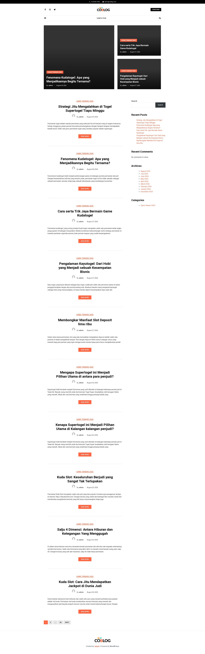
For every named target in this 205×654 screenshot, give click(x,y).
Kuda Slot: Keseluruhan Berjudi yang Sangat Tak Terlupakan (85, 479)
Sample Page (101, 18)
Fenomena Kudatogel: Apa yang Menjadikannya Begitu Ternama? (85, 161)
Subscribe (156, 9)
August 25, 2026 (92, 487)
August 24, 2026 (92, 592)
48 (59, 622)
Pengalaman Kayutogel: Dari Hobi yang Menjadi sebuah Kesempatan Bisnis (133, 79)
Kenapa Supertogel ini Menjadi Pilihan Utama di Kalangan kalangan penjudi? (85, 427)
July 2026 (144, 174)
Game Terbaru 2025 (55, 72)
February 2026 (146, 187)
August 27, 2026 (92, 221)
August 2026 (145, 171)
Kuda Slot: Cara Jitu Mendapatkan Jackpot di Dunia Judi (85, 584)
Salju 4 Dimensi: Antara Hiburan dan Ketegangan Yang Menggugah (85, 531)
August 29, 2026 (92, 117)
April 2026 (144, 181)
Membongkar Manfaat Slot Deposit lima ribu (85, 322)
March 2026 (145, 184)
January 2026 (146, 189)
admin (51, 85)
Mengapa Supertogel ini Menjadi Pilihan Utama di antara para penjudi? (85, 374)
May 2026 (144, 179)
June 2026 (145, 176)
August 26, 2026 (92, 383)
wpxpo (97, 646)
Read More (85, 136)
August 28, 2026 (92, 169)
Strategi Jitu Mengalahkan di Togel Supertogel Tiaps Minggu (85, 109)
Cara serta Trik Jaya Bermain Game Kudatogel (85, 213)
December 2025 (147, 192)
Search (134, 101)
